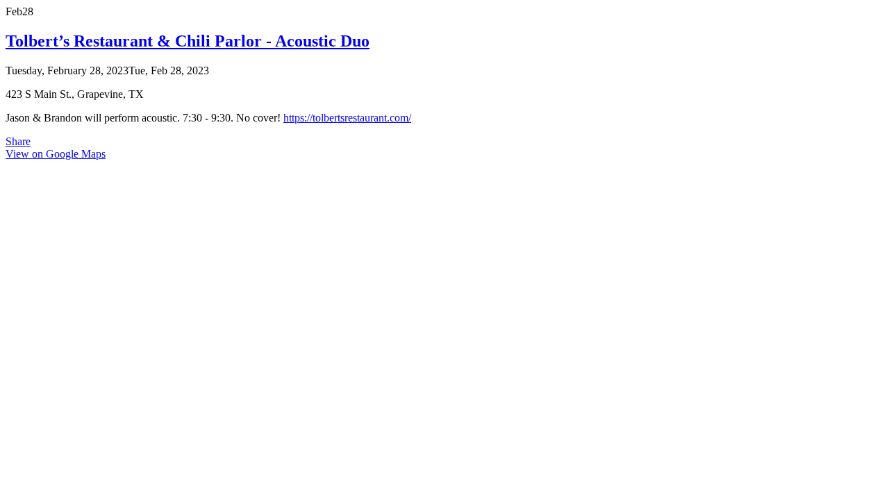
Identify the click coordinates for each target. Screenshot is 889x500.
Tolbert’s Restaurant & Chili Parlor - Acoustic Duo (187, 41)
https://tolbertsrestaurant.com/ (347, 118)
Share (18, 141)
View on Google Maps (56, 154)
